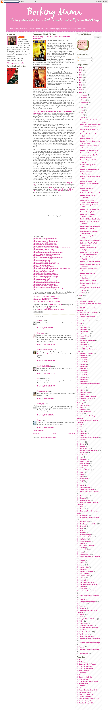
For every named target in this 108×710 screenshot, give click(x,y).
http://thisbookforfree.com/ (41, 279)
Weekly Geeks (84, 634)
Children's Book (85, 392)
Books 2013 (83, 368)
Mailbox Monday (85, 500)
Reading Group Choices (87, 701)
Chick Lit (82, 390)
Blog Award (83, 344)
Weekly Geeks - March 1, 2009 (90, 288)
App (81, 323)
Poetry (82, 552)
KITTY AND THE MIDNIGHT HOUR (44, 297)
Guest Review (84, 465)
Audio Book (83, 327)
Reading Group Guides (86, 703)
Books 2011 (83, 364)
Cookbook (83, 409)
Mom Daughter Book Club (88, 524)
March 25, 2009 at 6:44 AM (45, 328)
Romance (83, 569)
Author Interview (85, 331)
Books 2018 (83, 379)
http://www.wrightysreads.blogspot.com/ (46, 270)
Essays (82, 435)
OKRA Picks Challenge (87, 545)
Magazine (83, 498)
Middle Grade (84, 515)
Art (80, 325)
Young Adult (84, 653)
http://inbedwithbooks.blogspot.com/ (45, 278)
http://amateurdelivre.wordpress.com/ (45, 244)
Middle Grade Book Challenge (89, 517)
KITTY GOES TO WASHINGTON (43, 298)
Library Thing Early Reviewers (89, 491)
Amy (40, 420)
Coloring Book (84, 405)
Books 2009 (83, 360)
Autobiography (84, 334)
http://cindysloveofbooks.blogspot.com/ (46, 246)
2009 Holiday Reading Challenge (90, 303)
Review (62, 309)
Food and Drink (85, 448)
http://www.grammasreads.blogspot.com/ (46, 282)
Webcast (82, 630)
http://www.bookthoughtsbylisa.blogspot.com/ (48, 252)
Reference (83, 563)
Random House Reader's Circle (89, 698)
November (84, 97)
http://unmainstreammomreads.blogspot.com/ (48, 289)
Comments (82, 60)
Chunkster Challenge (86, 398)
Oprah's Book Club (85, 696)
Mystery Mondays (85, 535)
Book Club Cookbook (86, 668)
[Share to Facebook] (39, 312)
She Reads (83, 580)
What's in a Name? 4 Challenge (90, 642)
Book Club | (40, 29)
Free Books (83, 453)
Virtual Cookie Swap (86, 625)
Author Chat (83, 329)
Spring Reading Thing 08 (88, 601)
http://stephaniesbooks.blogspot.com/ (45, 251)
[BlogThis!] (35, 312)
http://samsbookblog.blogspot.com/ (44, 284)
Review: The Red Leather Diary (90, 209)
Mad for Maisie (84, 496)
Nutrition (82, 543)
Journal (82, 485)
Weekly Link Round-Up (87, 636)
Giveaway (83, 459)
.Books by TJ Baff (45, 366)
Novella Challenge (85, 541)
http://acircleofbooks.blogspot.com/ (44, 243)
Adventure (83, 319)
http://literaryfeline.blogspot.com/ (43, 267)
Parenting (83, 547)
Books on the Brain (85, 677)
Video (81, 621)
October (83, 100)
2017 (80, 72)
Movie (81, 528)
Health (82, 468)
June (82, 110)
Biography (83, 342)
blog (69, 190)
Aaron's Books (84, 660)
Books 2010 (83, 362)
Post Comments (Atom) (48, 437)
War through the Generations (89, 627)
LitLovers (82, 688)
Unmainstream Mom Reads (46, 354)
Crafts (81, 414)
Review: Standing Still (87, 273)
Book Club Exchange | (52, 29)
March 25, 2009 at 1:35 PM (45, 398)
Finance (82, 446)
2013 (80, 82)
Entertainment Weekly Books (88, 681)
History (82, 472)
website (60, 190)
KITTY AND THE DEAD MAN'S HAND (44, 111)
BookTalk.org (83, 679)
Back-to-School (84, 336)
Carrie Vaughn (37, 113)
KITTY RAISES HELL (66, 111)
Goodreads (82, 685)
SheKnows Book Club (87, 582)
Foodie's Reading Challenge (89, 450)
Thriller (82, 614)
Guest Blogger (84, 463)
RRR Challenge (84, 573)
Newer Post (36, 434)
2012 (80, 85)
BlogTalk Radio (42, 309)
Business (83, 388)
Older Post (71, 434)
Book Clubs (83, 355)
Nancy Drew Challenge (87, 537)
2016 (80, 75)
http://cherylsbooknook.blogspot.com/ (45, 241)
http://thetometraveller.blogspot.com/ (45, 281)
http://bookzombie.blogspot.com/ (43, 271)
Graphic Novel (84, 461)
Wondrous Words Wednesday (89, 649)
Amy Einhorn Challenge (87, 321)
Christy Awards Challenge (88, 396)
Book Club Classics (85, 666)
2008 (80, 295)
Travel (81, 617)
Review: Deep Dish (86, 157)
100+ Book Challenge (86, 301)
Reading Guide (84, 554)
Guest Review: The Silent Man (90, 226)
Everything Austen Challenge (89, 437)
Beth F (41, 321)
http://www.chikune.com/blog (42, 255)
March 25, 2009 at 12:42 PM (46, 386)
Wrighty (41, 404)
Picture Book (84, 550)
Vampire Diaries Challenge (88, 619)
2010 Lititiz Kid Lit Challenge (89, 312)
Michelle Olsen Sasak (46, 350)
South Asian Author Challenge (89, 595)
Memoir (82, 509)
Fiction (56, 309)
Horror (82, 474)
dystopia (82, 429)
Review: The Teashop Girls (89, 150)
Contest (82, 407)
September (84, 102)
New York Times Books (86, 694)
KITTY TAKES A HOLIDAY (41, 300)
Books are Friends (57, 189)
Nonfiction (83, 539)
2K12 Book (83, 314)
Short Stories (84, 589)
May (82, 112)
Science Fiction (85, 576)
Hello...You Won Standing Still (90, 193)
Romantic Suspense (86, 571)
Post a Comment (38, 430)
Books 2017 (83, 377)
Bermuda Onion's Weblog (87, 664)
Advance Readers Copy (87, 316)
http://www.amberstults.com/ (42, 265)
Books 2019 (83, 381)
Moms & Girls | (65, 29)
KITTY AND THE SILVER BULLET (43, 301)
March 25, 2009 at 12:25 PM (46, 373)
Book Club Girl (84, 670)
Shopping (83, 586)
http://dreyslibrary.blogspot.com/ (43, 249)
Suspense (83, 604)
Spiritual (82, 599)
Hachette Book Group (55, 305)
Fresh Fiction (83, 683)
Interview (82, 483)
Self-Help (82, 578)
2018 (80, 70)
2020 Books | (24, 29)
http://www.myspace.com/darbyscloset (45, 276)
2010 (80, 90)
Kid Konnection (85, 487)
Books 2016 (83, 375)
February (84, 290)
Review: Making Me (86, 138)
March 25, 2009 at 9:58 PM (45, 427)
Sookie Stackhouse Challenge (89, 591)
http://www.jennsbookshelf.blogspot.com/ (46, 259)
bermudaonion (44, 391)
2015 (80, 77)
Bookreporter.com (85, 675)
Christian (82, 394)
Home (84, 29)
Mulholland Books (85, 692)
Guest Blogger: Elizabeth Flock (90, 240)
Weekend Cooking (85, 632)
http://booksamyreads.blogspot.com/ (45, 238)
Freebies (82, 455)
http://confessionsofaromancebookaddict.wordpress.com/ (51, 248)
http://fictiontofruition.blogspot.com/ (44, 273)
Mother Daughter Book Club (88, 690)
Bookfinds (82, 673)
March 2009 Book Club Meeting (90, 219)
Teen (81, 606)
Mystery (82, 532)
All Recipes (82, 662)
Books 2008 (83, 357)
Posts (81, 57)
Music (81, 530)
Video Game (84, 623)
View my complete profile (15, 63)
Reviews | (32, 29)
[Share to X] (37, 312)
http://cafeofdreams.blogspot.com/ (44, 240)
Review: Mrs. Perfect (87, 228)
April (82, 115)
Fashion (82, 442)
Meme (81, 506)
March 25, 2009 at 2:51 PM (45, 415)
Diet (81, 424)
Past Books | (14, 29)
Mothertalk (83, 526)
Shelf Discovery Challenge (88, 584)
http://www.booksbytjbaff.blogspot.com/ (46, 287)
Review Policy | (77, 29)
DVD (81, 427)
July (82, 107)
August (83, 105)
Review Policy (84, 567)
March (83, 117)
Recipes (82, 560)
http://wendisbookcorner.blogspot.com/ (45, 274)
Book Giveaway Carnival (88, 280)
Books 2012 (83, 366)
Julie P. (22, 37)
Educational (83, 433)
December (84, 95)
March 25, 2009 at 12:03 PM (46, 360)
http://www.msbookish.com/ (42, 260)
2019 (80, 67)
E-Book (82, 431)
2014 (80, 80)
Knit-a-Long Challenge (87, 489)
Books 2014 (83, 370)
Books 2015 (83, 373)
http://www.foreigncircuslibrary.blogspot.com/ (48, 257)
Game (81, 457)
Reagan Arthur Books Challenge (90, 556)
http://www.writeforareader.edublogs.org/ (46, 263)
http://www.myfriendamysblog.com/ (44, 262)
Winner (82, 647)
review (58, 297)
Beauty (82, 338)
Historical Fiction (85, 470)
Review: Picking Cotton (87, 212)
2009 (80, 92)
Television (83, 608)
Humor (82, 476)
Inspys (82, 481)
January (83, 292)
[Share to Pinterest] (41, 312)
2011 (80, 87)
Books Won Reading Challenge (90, 383)
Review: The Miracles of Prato (90, 261)
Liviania (41, 333)
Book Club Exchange (86, 353)
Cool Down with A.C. (86, 411)
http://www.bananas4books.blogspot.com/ (46, 254)
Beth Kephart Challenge (87, 340)
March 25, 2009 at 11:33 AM (46, 344)
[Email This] (33, 312)
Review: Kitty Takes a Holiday (89, 169)
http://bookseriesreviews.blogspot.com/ (45, 286)
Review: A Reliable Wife (88, 181)
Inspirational (84, 478)
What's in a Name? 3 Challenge (90, 638)
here (50, 187)
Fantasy (50, 309)
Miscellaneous (84, 522)
